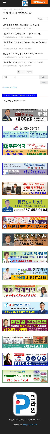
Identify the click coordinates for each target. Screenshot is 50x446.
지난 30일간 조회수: (12, 101)
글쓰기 (44, 82)
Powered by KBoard (9, 87)
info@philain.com (30, 425)
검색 (43, 77)
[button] (4, 3)
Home (4, 9)
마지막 (29, 72)
